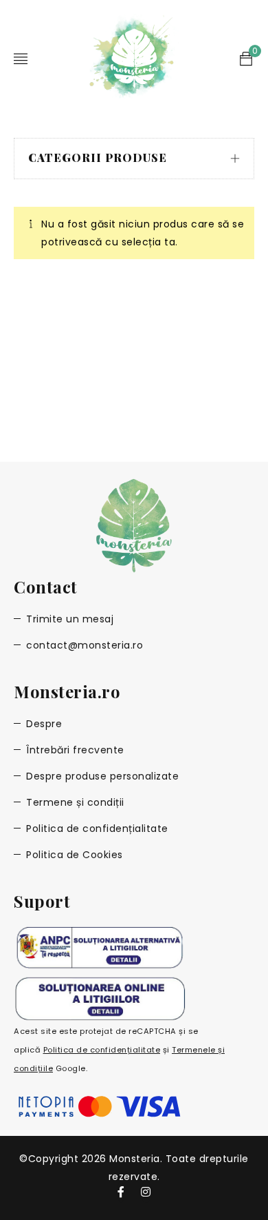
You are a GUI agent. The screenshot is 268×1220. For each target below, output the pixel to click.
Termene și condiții (75, 802)
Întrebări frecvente (75, 750)
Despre (44, 724)
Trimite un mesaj (69, 619)
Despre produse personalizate (102, 776)
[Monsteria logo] (134, 526)
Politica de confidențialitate (97, 828)
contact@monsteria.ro (84, 645)
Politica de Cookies (74, 855)
